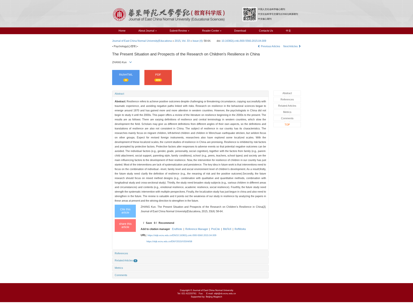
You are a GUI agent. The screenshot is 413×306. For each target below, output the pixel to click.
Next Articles (290, 46)
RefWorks (240, 229)
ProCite (215, 229)
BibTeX (227, 229)
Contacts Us (266, 30)
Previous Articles (270, 46)
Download (240, 30)
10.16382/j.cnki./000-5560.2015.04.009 (244, 40)
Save (149, 223)
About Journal (146, 30)
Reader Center (211, 30)
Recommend (166, 223)
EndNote (177, 229)
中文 (288, 30)
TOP (287, 124)
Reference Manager (196, 229)
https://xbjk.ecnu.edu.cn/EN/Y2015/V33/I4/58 (169, 241)
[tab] (190, 94)
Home (122, 30)
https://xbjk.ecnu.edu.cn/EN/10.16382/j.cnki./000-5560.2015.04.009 (182, 235)
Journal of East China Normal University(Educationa (142, 40)
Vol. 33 (186, 40)
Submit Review (179, 30)
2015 (178, 40)
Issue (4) (197, 40)
